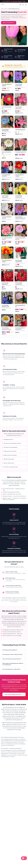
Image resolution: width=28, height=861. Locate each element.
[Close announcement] (26, 1)
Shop (6, 8)
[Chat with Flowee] (24, 858)
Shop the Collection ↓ (9, 22)
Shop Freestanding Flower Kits (13, 694)
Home (2, 8)
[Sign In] (23, 5)
